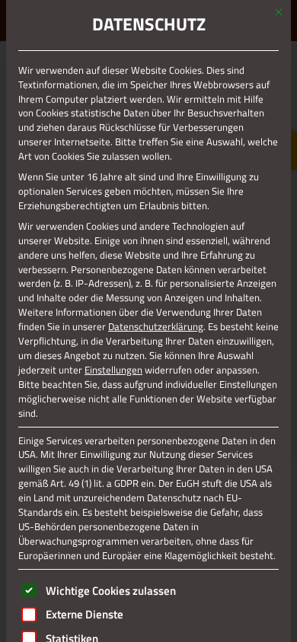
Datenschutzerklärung (155, 326)
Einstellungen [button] (113, 369)
